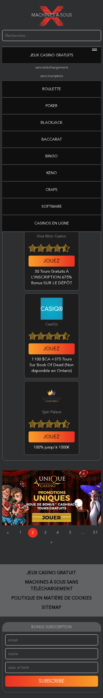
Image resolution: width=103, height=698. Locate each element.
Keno (51, 173)
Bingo (51, 156)
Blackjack (51, 123)
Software (51, 207)
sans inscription (51, 76)
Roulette (51, 89)
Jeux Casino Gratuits (51, 55)
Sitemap (51, 608)
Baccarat (51, 139)
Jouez (51, 261)
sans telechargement (51, 67)
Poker (51, 106)
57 (95, 533)
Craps (51, 190)
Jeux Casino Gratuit (51, 573)
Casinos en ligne (51, 223)
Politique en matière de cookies (51, 598)
